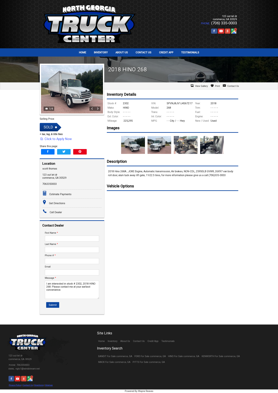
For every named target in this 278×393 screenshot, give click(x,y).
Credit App (153, 341)
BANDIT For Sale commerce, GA (115, 356)
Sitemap (49, 385)
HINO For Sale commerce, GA (183, 356)
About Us (125, 341)
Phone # (50, 255)
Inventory (112, 341)
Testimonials (168, 341)
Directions (39, 385)
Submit (53, 304)
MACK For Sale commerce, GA (114, 362)
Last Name (51, 244)
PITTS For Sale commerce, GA (149, 362)
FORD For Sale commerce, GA (150, 356)
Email (48, 266)
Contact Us (28, 385)
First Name (51, 233)
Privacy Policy (15, 385)
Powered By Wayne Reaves (139, 391)
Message (50, 278)
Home (101, 341)
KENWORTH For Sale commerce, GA (221, 356)
